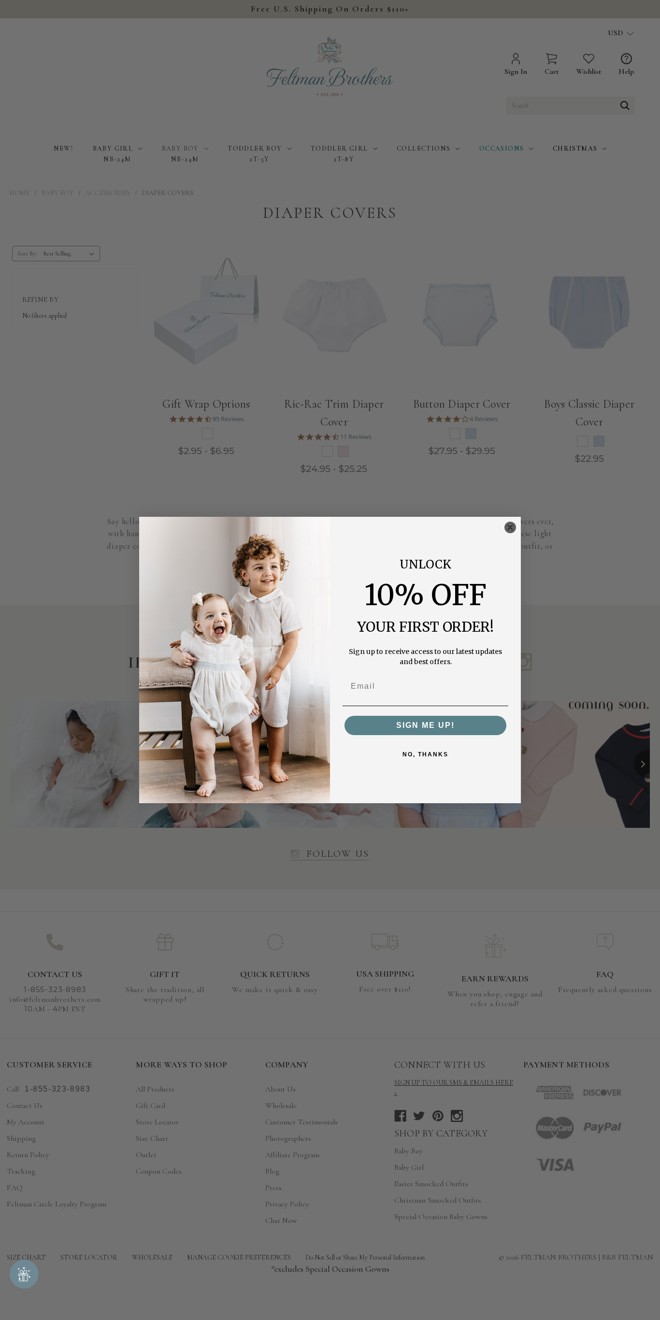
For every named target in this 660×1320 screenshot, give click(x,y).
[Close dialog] (510, 527)
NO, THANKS (425, 754)
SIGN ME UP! (425, 725)
